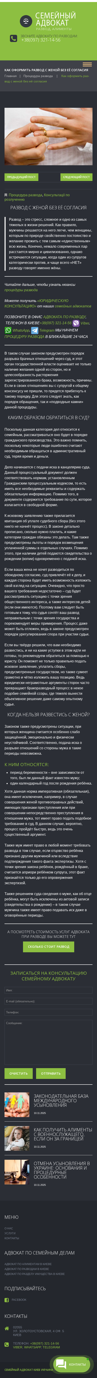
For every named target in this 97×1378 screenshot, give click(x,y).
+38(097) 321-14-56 (40, 40)
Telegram (46, 330)
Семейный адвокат (19, 1370)
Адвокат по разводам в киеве (27, 1269)
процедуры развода (21, 290)
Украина (47, 1370)
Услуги (10, 1233)
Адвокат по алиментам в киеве (28, 1264)
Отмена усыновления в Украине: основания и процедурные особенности (62, 1170)
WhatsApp (20, 330)
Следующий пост (76, 177)
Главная (11, 76)
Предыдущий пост (21, 177)
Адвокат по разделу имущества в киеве (35, 1274)
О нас (9, 1228)
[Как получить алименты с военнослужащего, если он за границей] (17, 1138)
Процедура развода (38, 76)
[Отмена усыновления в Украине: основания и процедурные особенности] (17, 1172)
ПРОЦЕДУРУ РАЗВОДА (24, 337)
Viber (84, 323)
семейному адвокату (48, 979)
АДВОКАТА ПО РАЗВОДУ (64, 317)
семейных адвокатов (73, 306)
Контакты (12, 1238)
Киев (37, 1370)
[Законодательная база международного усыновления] (17, 1104)
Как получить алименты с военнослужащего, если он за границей (63, 1134)
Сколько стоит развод (48, 946)
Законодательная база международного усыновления (61, 1100)
